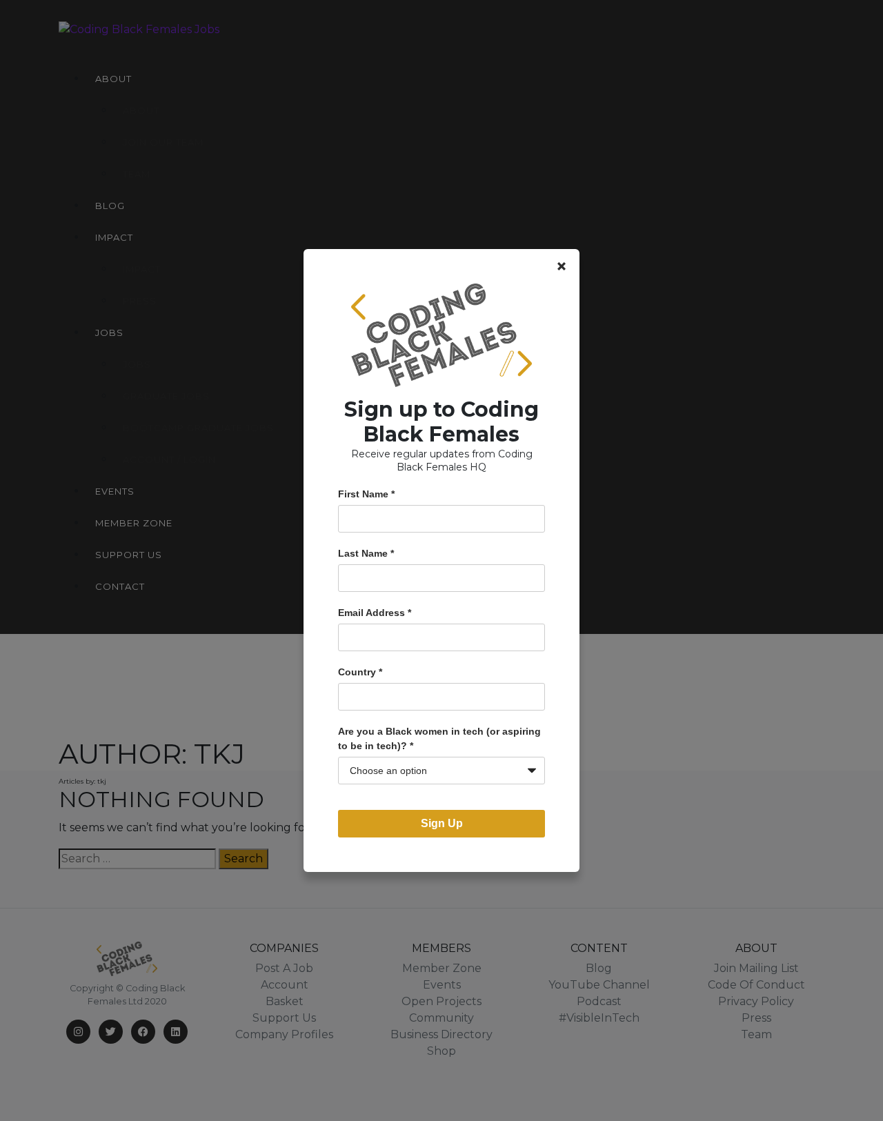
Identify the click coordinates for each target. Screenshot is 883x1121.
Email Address (374, 612)
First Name (366, 493)
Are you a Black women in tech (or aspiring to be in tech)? (439, 738)
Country (360, 671)
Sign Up (442, 823)
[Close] (561, 266)
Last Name (366, 553)
